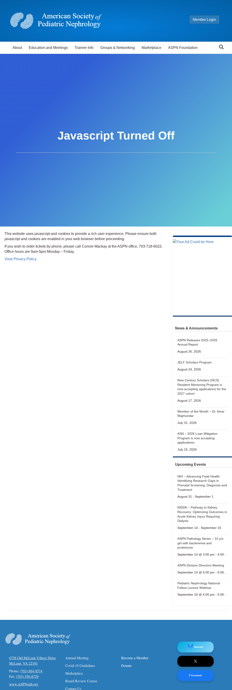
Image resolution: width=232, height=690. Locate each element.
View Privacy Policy (20, 259)
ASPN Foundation (183, 48)
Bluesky (198, 647)
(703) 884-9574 (31, 671)
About (17, 48)
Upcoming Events (190, 464)
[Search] (220, 47)
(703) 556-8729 (27, 676)
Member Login (204, 19)
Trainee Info (84, 48)
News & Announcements (196, 328)
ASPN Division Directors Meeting (200, 565)
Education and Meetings (48, 48)
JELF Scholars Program (194, 362)
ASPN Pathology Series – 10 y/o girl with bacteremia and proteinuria (200, 543)
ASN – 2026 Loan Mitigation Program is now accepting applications (197, 438)
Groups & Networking (117, 48)
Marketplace (151, 48)
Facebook (195, 675)
